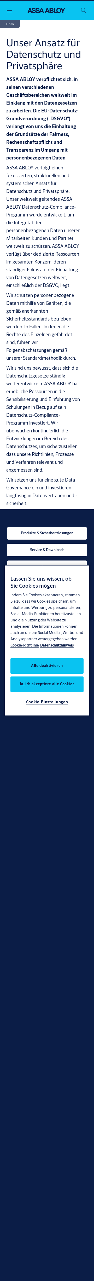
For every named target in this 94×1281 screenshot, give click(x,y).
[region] (47, 640)
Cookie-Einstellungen (47, 702)
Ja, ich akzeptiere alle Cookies (46, 684)
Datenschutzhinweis (57, 645)
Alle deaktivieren (47, 666)
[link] (47, 533)
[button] (10, 24)
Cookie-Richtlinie (24, 645)
